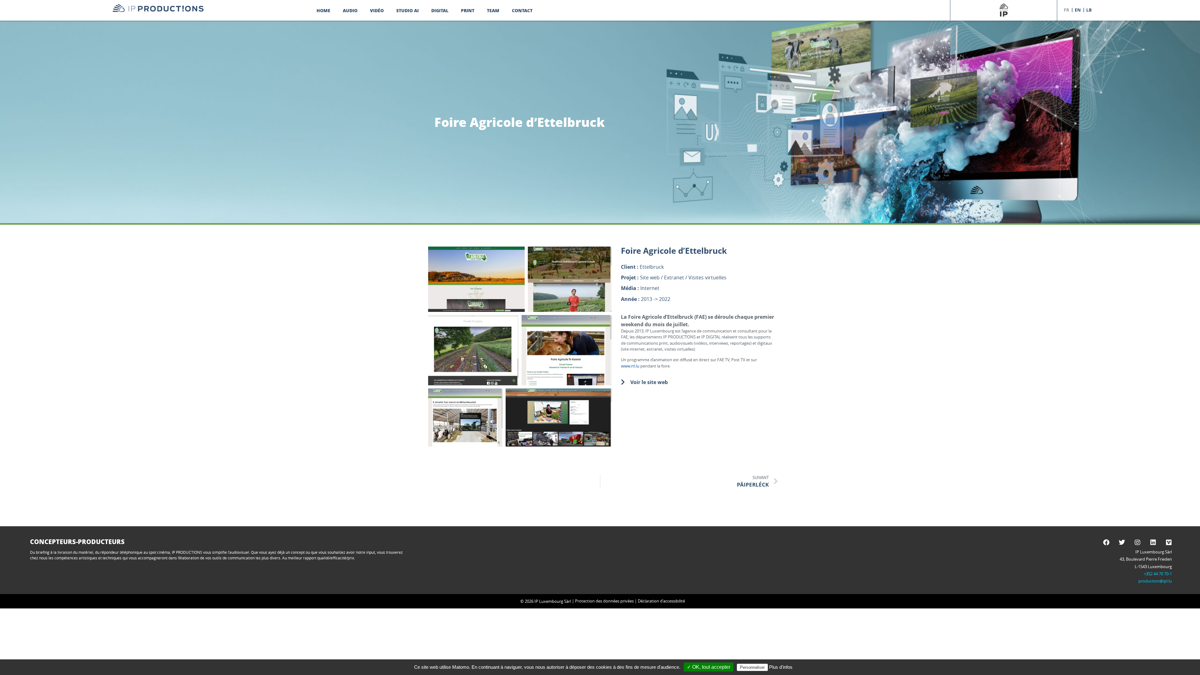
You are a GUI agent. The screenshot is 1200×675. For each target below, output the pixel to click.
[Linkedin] (1153, 542)
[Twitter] (1122, 542)
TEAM (493, 10)
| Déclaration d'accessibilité (659, 601)
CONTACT (522, 10)
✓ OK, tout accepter (708, 667)
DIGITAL (439, 10)
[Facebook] (1106, 542)
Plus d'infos (780, 667)
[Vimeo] (1168, 542)
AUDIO (350, 10)
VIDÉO (377, 10)
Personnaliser (752, 667)
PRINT (467, 10)
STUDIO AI (407, 10)
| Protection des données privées (602, 601)
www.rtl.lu (630, 366)
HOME (323, 10)
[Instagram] (1137, 542)
